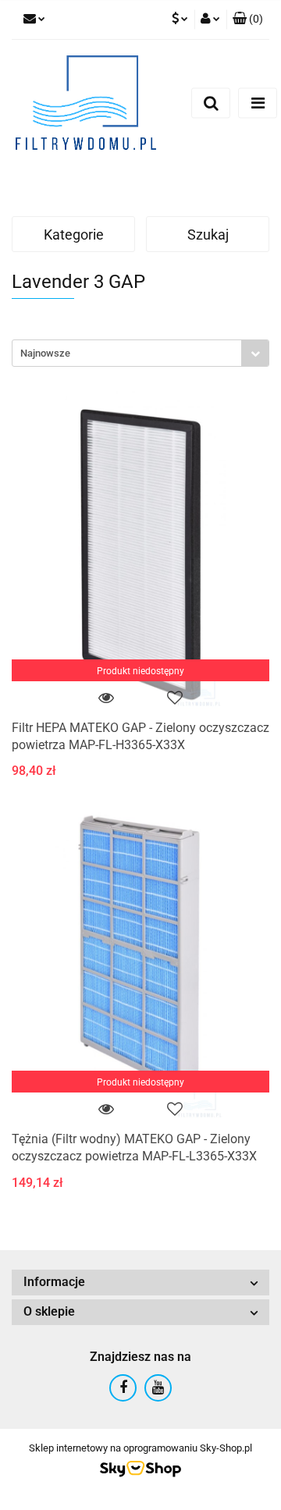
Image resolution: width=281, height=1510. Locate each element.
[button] (247, 19)
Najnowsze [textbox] (45, 353)
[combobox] (140, 353)
